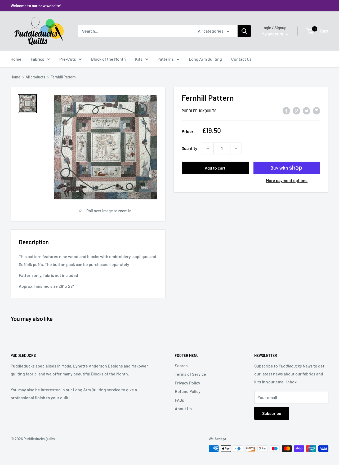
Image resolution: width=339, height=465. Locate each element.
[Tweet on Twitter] (306, 110)
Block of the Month (108, 58)
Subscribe (271, 413)
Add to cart (215, 167)
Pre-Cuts (67, 58)
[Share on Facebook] (286, 110)
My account (272, 33)
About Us (183, 408)
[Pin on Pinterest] (296, 110)
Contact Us (241, 58)
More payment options (286, 180)
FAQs (179, 399)
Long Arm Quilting (205, 58)
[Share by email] (316, 110)
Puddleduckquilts (199, 111)
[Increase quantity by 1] (236, 148)
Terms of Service (190, 374)
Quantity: (190, 148)
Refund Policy (187, 391)
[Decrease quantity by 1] (207, 148)
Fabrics (37, 58)
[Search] (244, 31)
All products (35, 77)
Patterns (166, 58)
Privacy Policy (187, 382)
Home (16, 58)
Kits (138, 58)
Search (181, 365)
